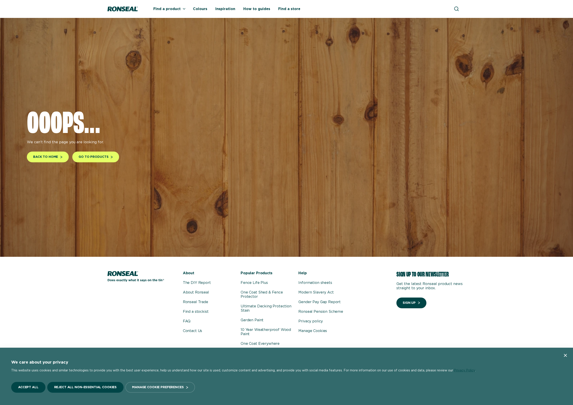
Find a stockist (196, 311)
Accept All (28, 387)
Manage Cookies (312, 331)
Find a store (289, 9)
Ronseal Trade (195, 302)
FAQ (187, 321)
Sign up (409, 302)
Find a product (167, 9)
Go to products (93, 157)
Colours (200, 9)
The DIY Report (197, 283)
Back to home (45, 157)
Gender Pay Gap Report (319, 302)
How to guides (256, 9)
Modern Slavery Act (316, 292)
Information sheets (315, 283)
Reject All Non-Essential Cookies (85, 387)
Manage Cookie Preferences (158, 387)
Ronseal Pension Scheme (320, 311)
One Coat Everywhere (260, 343)
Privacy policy (310, 321)
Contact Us (192, 331)
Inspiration (225, 9)
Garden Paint (252, 320)
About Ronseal (196, 292)
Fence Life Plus (254, 283)
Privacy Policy (464, 370)
